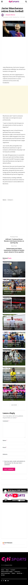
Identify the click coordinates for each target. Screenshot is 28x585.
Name (5, 440)
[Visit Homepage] (14, 1)
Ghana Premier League (7, 571)
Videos (13, 573)
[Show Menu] (2, 1)
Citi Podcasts (8, 543)
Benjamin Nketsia (10, 14)
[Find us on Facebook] (3, 581)
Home (2, 570)
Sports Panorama (5, 573)
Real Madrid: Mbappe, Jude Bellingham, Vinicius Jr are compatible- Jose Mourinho (13, 360)
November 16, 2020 (7, 17)
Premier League (7, 262)
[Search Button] (26, 1)
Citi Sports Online (8, 565)
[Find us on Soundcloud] (8, 581)
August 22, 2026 (8, 275)
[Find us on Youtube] (5, 581)
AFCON (3, 575)
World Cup (19, 573)
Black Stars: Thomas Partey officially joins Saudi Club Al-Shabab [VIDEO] (13, 377)
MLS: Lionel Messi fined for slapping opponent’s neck (13, 290)
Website (5, 454)
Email (5, 447)
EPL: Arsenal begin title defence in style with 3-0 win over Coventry (14, 307)
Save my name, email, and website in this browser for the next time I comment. (14, 462)
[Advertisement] (14, 52)
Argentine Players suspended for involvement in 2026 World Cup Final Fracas (14, 342)
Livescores (17, 571)
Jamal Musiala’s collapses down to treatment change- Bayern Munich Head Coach (13, 395)
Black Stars (6, 368)
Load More (14, 405)
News (7, 570)
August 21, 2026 (8, 311)
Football (5, 280)
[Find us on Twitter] (1, 581)
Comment (6, 421)
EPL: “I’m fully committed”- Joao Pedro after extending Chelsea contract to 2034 (13, 272)
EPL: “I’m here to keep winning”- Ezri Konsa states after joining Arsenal (13, 324)
